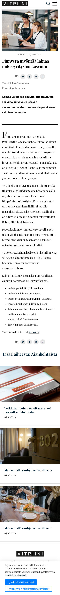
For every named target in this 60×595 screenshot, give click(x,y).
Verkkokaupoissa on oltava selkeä (27, 410)
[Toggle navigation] (55, 3)
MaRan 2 (28, 470)
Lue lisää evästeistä (15, 575)
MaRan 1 (28, 528)
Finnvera (34, 332)
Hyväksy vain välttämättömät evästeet (28, 588)
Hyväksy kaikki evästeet (21, 582)
